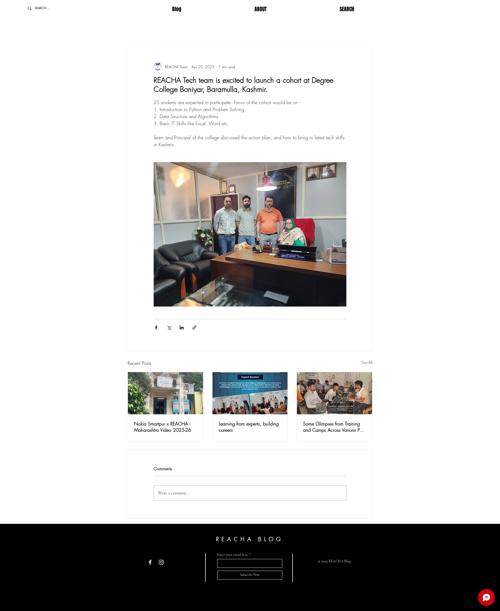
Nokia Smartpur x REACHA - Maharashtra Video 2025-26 (162, 427)
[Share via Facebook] (156, 327)
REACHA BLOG (249, 539)
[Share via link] (194, 327)
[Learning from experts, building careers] (250, 393)
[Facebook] (150, 562)
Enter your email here (232, 555)
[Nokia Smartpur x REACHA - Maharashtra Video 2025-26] (165, 393)
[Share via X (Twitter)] (168, 327)
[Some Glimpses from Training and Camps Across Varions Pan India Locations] (334, 393)
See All (367, 362)
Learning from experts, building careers (249, 427)
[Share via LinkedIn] (181, 327)
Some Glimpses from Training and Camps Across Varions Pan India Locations (334, 427)
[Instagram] (161, 562)
